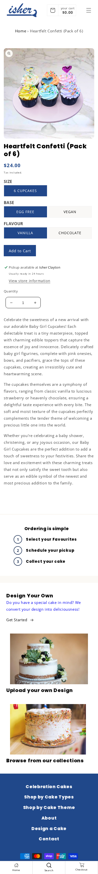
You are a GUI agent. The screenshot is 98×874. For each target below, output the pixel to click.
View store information (29, 280)
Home (20, 30)
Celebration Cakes (49, 787)
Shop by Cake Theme (49, 807)
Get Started (16, 619)
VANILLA (25, 232)
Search (49, 870)
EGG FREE (25, 211)
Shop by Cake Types (49, 797)
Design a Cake (49, 829)
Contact (49, 839)
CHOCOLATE (70, 232)
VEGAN (70, 211)
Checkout (81, 869)
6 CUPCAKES (25, 190)
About (49, 818)
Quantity (11, 291)
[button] (88, 10)
